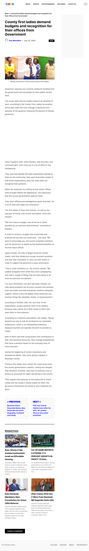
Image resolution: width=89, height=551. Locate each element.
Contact (63, 545)
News (28, 4)
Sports (36, 4)
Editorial (61, 4)
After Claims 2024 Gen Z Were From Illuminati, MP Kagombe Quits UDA (42, 497)
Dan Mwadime (15, 40)
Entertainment (48, 4)
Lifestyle (72, 4)
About (71, 545)
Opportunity (81, 545)
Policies (53, 545)
